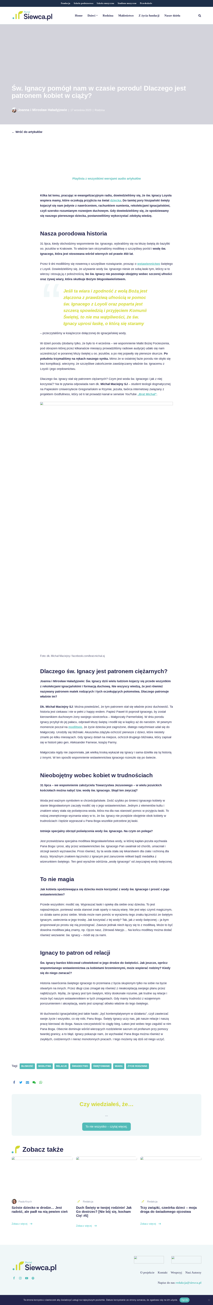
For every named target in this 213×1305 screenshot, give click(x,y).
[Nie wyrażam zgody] (209, 1300)
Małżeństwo (126, 15)
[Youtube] (26, 1278)
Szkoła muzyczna (105, 3)
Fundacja (65, 3)
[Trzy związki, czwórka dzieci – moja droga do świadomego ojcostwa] (170, 1177)
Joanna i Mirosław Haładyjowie (42, 110)
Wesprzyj (176, 1272)
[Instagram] (20, 1278)
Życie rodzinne (137, 1066)
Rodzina (108, 15)
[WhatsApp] (40, 1082)
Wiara (119, 1066)
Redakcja (88, 1201)
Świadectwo (80, 1066)
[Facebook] (14, 1082)
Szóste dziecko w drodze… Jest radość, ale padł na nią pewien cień (40, 1215)
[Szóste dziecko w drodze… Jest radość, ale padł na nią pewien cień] (42, 1177)
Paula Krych (25, 1201)
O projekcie (147, 1272)
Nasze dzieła (172, 15)
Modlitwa (44, 1066)
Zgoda (184, 1299)
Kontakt (162, 1272)
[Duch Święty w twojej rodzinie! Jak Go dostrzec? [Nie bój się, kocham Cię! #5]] (106, 1177)
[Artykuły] (33, 1278)
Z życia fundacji (149, 15)
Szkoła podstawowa (84, 3)
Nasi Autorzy (193, 1272)
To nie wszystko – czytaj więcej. (106, 1126)
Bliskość (27, 1066)
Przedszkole (146, 3)
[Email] (27, 1082)
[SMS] (34, 1082)
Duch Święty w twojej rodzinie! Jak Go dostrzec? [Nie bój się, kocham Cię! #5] (104, 1216)
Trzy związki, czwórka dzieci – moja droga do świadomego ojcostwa (168, 1215)
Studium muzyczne (127, 3)
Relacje (61, 1066)
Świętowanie (101, 1066)
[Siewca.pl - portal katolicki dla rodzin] (32, 15)
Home (79, 15)
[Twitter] (20, 1082)
